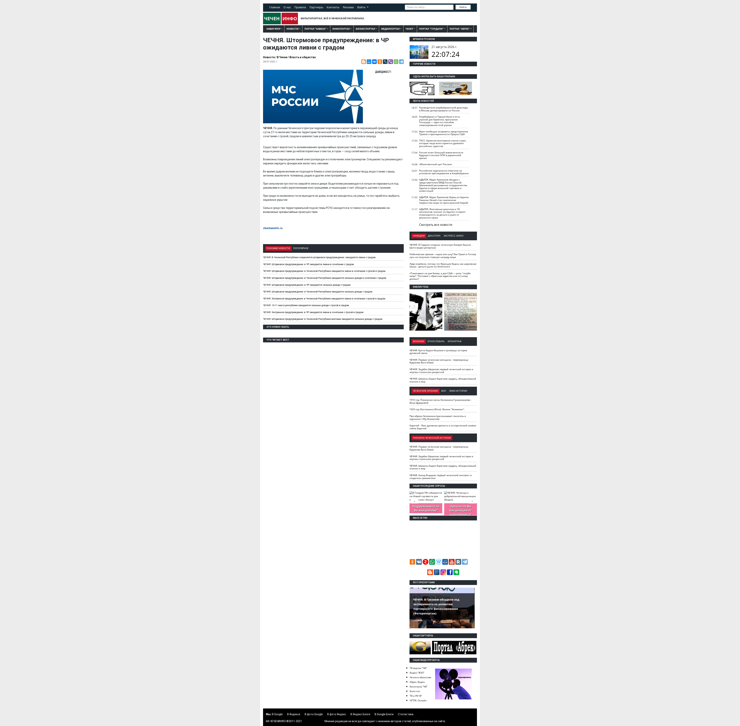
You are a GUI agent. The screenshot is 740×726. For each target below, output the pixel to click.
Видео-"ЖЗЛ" (417, 672)
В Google (277, 714)
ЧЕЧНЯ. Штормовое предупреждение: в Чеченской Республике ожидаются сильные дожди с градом (317, 291)
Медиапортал (390, 28)
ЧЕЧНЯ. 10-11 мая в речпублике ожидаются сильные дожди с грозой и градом (306, 305)
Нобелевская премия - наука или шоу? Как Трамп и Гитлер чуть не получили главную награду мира (443, 256)
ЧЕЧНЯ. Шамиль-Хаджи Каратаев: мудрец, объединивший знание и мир (443, 380)
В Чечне (282, 57)
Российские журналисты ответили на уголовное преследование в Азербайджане (444, 172)
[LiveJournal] (385, 61)
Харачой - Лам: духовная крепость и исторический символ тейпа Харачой (443, 427)
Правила (300, 7)
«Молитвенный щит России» (435, 164)
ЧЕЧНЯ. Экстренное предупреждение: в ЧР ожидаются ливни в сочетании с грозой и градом (313, 312)
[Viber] (390, 61)
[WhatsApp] (396, 61)
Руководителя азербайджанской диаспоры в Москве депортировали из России (443, 109)
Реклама (348, 7)
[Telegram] (401, 61)
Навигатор (274, 28)
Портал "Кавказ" (315, 28)
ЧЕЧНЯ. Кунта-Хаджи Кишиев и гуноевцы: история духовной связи (438, 352)
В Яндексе (293, 714)
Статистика (405, 714)
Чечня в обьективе (420, 677)
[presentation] (472, 305)
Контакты (333, 7)
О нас (287, 7)
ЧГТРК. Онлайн (418, 700)
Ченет (409, 28)
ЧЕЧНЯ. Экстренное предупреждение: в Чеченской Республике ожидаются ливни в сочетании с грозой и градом (324, 298)
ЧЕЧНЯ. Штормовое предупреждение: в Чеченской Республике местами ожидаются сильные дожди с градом (322, 319)
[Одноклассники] (380, 61)
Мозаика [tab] (418, 341)
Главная (274, 7)
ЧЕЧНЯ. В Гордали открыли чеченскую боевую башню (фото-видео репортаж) (440, 246)
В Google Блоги (384, 714)
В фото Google (314, 714)
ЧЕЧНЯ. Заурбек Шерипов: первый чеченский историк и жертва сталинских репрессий (441, 371)
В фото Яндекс (336, 714)
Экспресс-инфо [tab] (453, 235)
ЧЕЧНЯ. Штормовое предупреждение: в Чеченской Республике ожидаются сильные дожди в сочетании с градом (324, 278)
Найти (463, 7)
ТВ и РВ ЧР (416, 695)
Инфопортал (341, 28)
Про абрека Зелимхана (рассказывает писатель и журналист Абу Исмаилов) (438, 417)
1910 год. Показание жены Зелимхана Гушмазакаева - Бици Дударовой (441, 401)
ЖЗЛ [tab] (443, 390)
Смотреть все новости (435, 225)
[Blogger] (363, 61)
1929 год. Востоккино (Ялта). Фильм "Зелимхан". (437, 409)
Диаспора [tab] (434, 235)
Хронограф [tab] (455, 341)
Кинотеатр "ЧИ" (419, 686)
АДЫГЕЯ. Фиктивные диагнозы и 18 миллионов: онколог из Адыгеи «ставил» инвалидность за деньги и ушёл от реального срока (442, 213)
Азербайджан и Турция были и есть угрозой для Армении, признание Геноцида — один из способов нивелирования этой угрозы (439, 121)
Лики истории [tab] (458, 390)
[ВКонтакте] (374, 61)
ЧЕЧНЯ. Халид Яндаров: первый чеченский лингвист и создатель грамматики (441, 477)
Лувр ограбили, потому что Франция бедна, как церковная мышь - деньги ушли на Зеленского (443, 265)
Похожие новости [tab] (278, 248)
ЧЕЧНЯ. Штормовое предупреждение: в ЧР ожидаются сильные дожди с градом (307, 285)
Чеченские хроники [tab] (425, 390)
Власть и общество (302, 57)
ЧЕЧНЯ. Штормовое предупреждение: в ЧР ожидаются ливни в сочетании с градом (308, 264)
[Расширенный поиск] (473, 7)
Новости (293, 28)
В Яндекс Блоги (360, 714)
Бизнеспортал (365, 28)
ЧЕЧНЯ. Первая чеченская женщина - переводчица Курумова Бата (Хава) (439, 361)
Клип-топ (415, 691)
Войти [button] (361, 7)
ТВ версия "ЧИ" (418, 668)
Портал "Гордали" (431, 28)
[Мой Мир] (369, 61)
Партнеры (316, 7)
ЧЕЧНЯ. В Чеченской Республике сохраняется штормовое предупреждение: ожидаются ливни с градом (319, 257)
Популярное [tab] (301, 248)
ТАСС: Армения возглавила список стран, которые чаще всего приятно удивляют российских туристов (442, 143)
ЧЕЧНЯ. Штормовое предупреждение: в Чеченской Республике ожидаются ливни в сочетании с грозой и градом (324, 271)
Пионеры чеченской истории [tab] (432, 437)
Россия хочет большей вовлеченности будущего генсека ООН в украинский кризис (441, 155)
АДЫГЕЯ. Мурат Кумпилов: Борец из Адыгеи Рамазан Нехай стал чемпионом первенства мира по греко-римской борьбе (444, 200)
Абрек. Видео (417, 682)
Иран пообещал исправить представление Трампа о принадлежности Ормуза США (443, 133)
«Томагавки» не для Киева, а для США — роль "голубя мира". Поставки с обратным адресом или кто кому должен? (440, 276)
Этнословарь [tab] (436, 341)
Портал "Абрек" (460, 28)
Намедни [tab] (419, 235)
